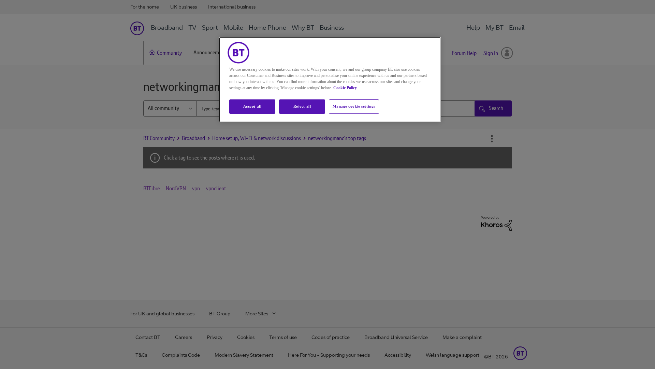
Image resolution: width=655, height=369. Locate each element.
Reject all (302, 106)
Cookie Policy (345, 87)
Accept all (252, 106)
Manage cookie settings (354, 106)
